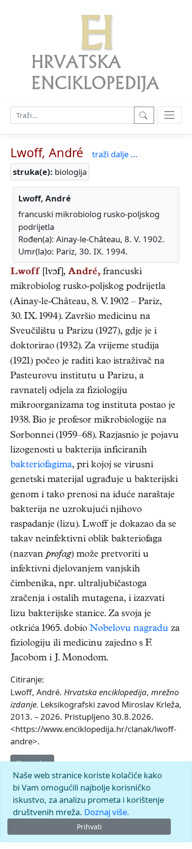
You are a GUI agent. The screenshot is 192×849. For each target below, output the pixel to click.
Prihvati (89, 826)
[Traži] (144, 115)
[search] (170, 115)
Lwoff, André (46, 152)
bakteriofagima (41, 465)
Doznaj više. (106, 812)
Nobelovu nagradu (129, 629)
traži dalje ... (115, 154)
